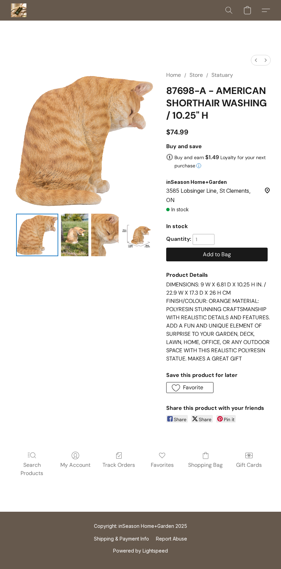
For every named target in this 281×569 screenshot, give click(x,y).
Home (173, 75)
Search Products (32, 469)
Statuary (222, 75)
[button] (18, 10)
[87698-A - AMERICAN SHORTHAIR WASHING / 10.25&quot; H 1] (74, 235)
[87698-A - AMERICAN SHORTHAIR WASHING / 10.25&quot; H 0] (37, 235)
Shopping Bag (205, 465)
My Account (75, 465)
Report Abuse (171, 539)
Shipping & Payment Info (121, 539)
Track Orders (118, 465)
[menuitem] (256, 60)
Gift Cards (249, 465)
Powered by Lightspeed (140, 551)
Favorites (162, 465)
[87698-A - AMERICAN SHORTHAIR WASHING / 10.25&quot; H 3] (136, 235)
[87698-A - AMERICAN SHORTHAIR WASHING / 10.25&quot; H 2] (105, 235)
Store (196, 75)
